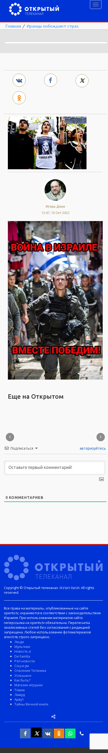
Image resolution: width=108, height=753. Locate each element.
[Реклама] (55, 300)
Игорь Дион (55, 206)
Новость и (22, 651)
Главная (13, 26)
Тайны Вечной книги (31, 704)
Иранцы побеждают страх (52, 26)
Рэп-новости (24, 661)
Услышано (22, 675)
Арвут (19, 699)
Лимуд (19, 694)
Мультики (22, 646)
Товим (19, 690)
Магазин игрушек (28, 685)
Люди (19, 641)
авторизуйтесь (92, 448)
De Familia (22, 656)
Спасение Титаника (30, 670)
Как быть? (22, 680)
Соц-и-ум (21, 665)
